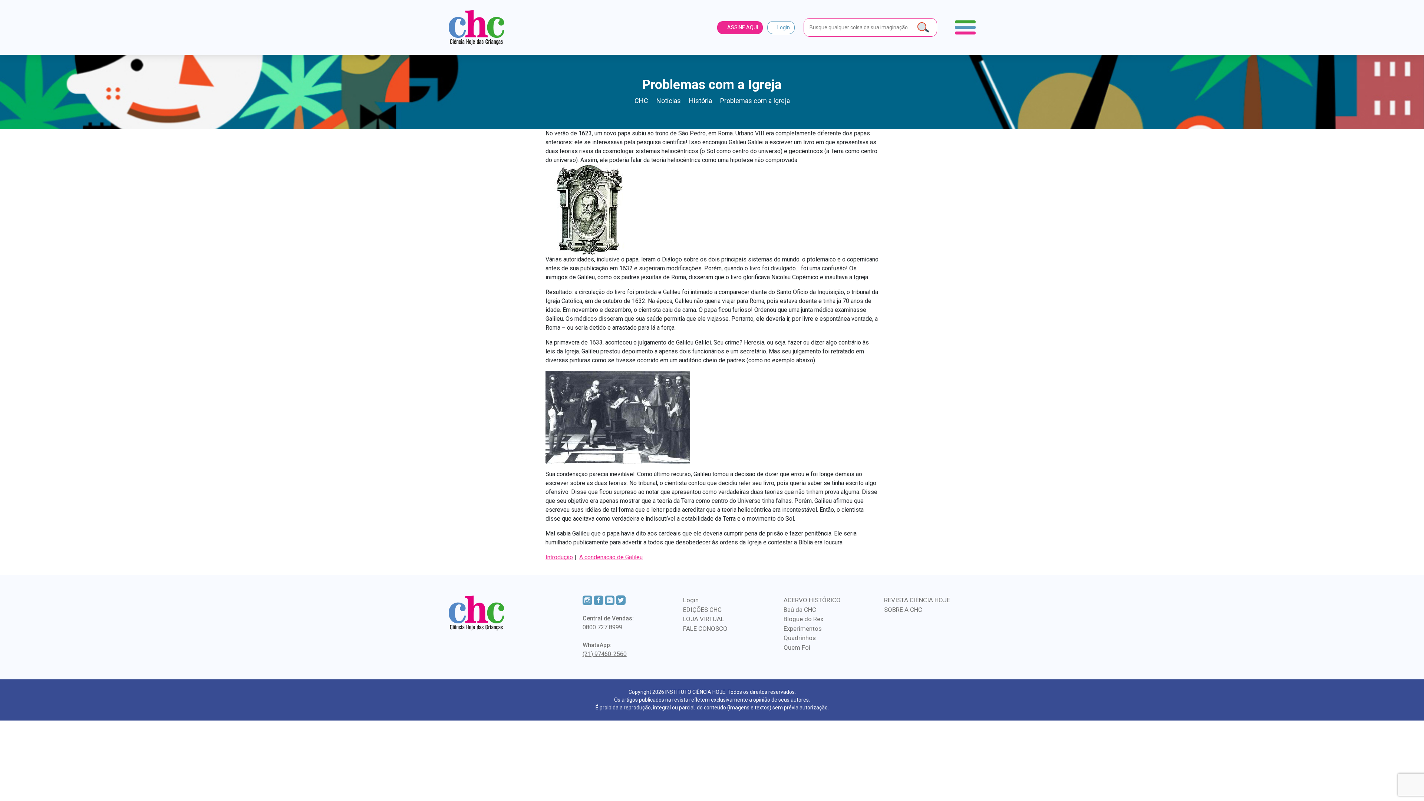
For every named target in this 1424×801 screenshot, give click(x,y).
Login (783, 27)
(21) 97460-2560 (605, 653)
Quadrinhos (800, 638)
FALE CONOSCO (705, 628)
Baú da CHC (800, 609)
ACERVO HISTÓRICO (812, 600)
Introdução (559, 557)
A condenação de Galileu (611, 557)
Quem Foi (797, 647)
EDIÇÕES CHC (702, 609)
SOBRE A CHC (903, 609)
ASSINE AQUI (742, 27)
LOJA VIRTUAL (703, 619)
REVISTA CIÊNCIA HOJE (917, 600)
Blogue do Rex (803, 619)
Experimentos (803, 628)
